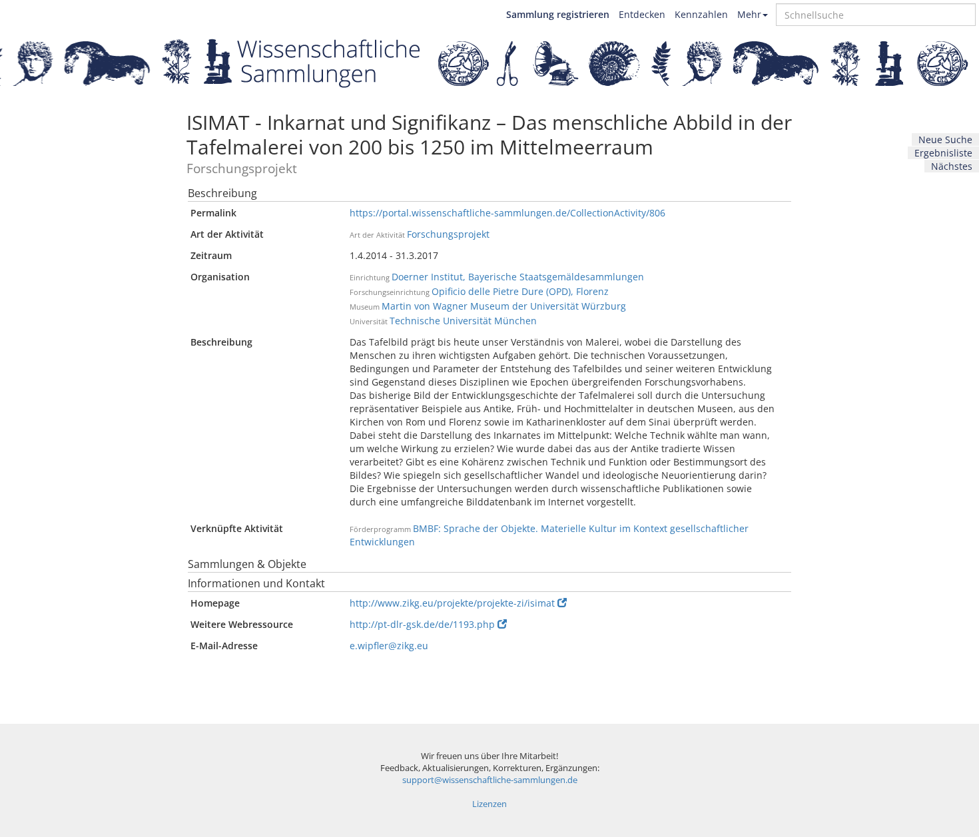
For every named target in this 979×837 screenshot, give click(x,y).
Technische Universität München (463, 320)
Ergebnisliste (943, 152)
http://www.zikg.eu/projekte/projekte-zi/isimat (452, 603)
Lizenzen (489, 804)
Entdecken (642, 14)
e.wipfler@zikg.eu (389, 645)
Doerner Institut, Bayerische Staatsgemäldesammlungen (518, 276)
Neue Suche (945, 139)
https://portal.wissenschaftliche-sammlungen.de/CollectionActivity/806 (507, 212)
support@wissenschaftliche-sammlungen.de (489, 780)
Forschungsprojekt (448, 234)
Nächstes (951, 166)
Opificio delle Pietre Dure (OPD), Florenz (520, 291)
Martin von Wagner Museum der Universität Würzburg (504, 306)
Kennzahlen (701, 14)
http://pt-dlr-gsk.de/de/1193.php (422, 624)
